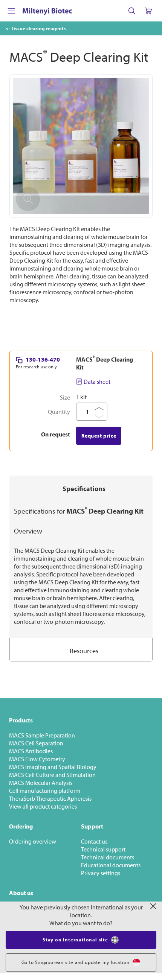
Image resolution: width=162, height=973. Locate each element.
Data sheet (97, 381)
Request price (98, 435)
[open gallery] (81, 145)
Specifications (84, 488)
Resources (84, 650)
